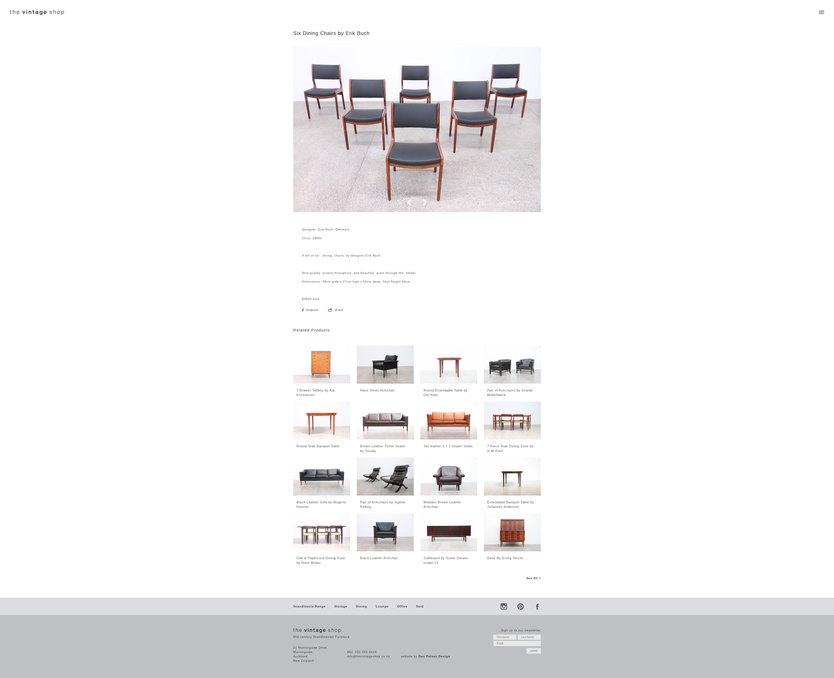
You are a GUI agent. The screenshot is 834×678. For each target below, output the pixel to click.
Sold (420, 606)
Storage (340, 606)
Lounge (382, 606)
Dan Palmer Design (434, 656)
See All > (533, 578)
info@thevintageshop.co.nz (368, 656)
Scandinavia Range (309, 606)
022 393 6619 (366, 652)
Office (402, 606)
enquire (311, 310)
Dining (361, 606)
